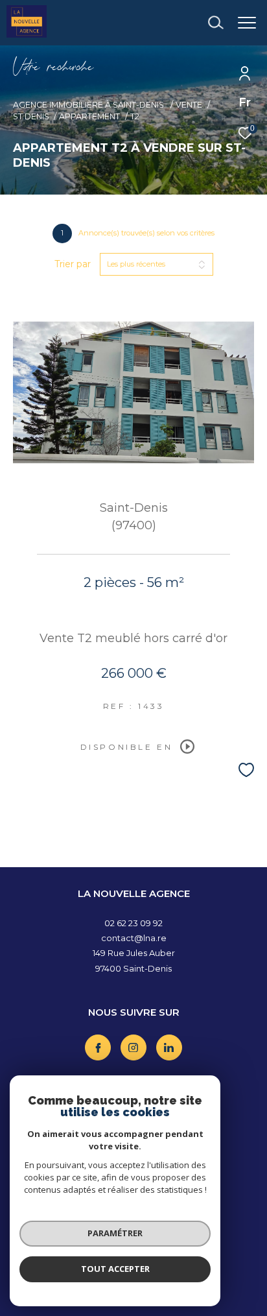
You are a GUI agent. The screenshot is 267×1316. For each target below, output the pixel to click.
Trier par (72, 264)
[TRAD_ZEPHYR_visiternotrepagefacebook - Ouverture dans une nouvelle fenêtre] (98, 1047)
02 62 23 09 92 (133, 923)
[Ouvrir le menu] (247, 22)
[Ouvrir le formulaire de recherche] (216, 23)
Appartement (89, 116)
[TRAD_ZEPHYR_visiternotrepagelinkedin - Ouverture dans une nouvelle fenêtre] (169, 1047)
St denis (31, 116)
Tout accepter (115, 1268)
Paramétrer (115, 1233)
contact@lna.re (134, 938)
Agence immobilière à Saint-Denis (89, 105)
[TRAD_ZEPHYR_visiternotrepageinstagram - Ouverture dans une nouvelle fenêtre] (133, 1047)
